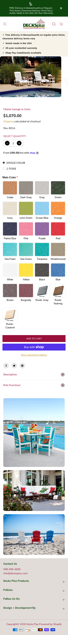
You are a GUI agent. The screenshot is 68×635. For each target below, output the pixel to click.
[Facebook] (6, 365)
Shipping (8, 121)
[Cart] (61, 24)
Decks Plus (32, 624)
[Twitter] (14, 365)
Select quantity (14, 136)
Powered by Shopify (50, 624)
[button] (5, 24)
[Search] (53, 24)
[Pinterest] (22, 365)
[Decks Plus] (34, 24)
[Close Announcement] (61, 8)
